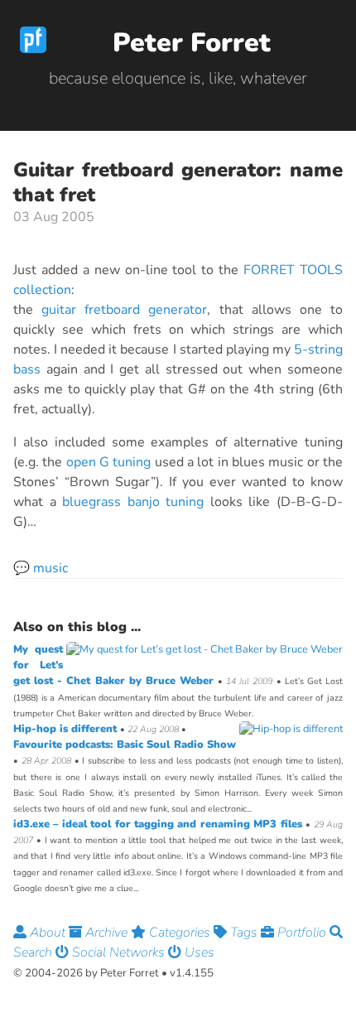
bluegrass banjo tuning (133, 502)
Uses (197, 952)
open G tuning (109, 462)
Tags (244, 932)
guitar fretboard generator (124, 310)
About (47, 932)
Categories (180, 932)
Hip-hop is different (66, 728)
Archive (106, 932)
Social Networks (118, 952)
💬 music (40, 568)
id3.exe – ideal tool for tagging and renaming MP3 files (159, 824)
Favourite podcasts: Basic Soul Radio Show (124, 744)
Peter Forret (192, 42)
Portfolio (302, 932)
